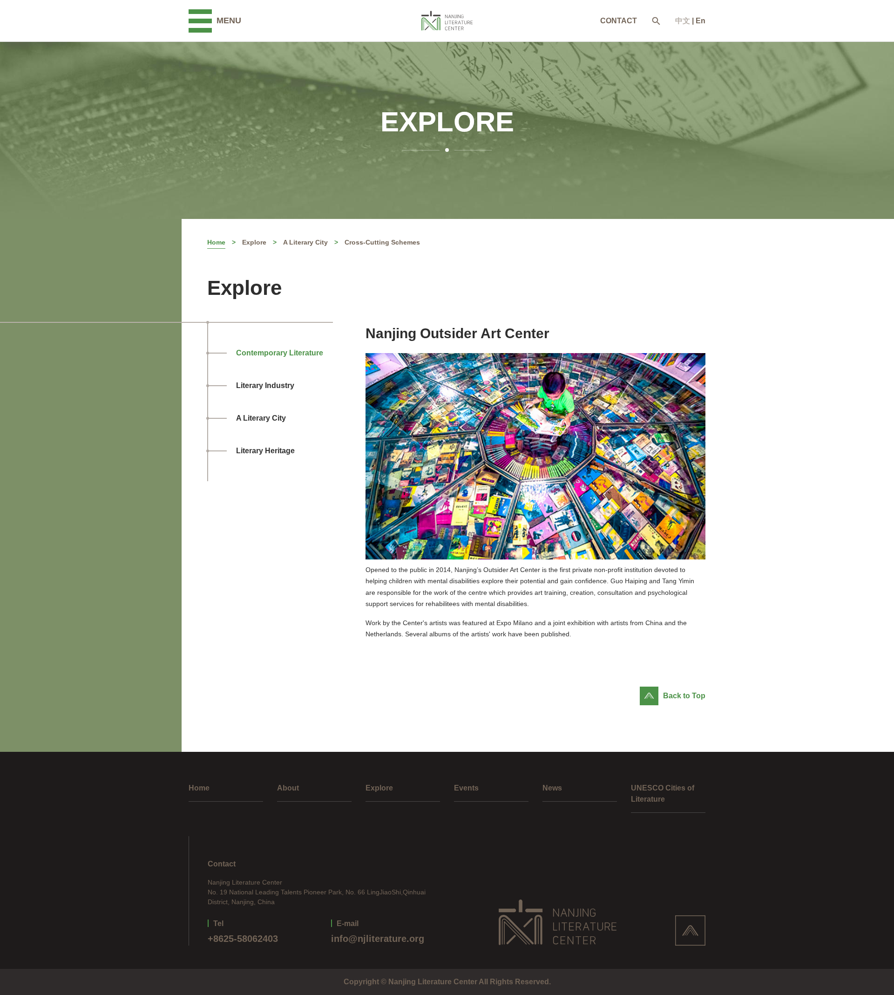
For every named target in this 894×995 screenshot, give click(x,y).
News (552, 788)
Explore (254, 242)
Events (466, 788)
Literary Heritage (265, 451)
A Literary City (305, 242)
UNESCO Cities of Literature (662, 793)
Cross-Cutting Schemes (382, 242)
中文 (682, 21)
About (288, 788)
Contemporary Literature (279, 353)
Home (216, 242)
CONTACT (618, 21)
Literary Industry (265, 385)
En (700, 21)
